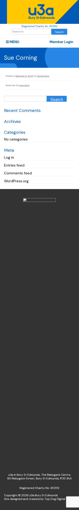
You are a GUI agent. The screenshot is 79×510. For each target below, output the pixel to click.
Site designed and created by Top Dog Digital (34, 499)
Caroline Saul (43, 76)
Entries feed (14, 165)
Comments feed (18, 173)
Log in (9, 157)
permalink (24, 85)
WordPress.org (16, 181)
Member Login (61, 42)
